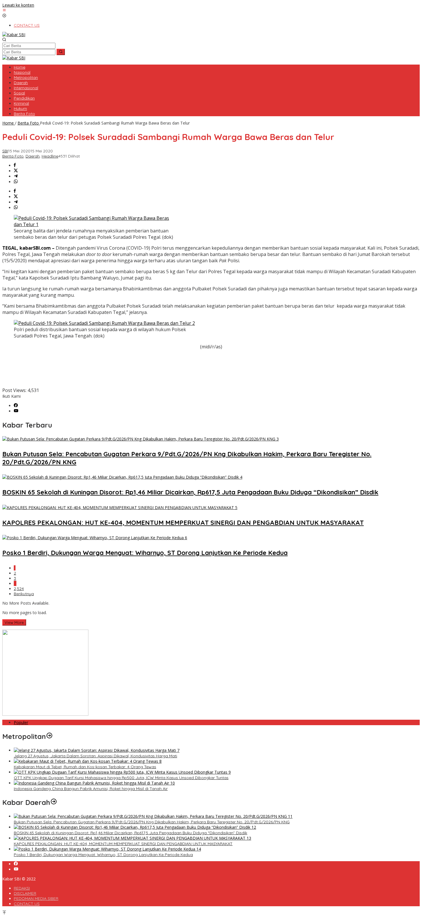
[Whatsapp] (16, 182)
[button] (61, 52)
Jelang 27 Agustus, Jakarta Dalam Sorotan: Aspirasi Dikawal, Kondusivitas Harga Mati (95, 755)
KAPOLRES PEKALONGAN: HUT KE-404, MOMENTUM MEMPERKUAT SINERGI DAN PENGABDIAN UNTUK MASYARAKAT (183, 523)
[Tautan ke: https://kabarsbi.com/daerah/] (53, 802)
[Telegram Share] (16, 176)
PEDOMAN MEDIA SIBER (36, 898)
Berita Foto (13, 156)
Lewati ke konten (18, 5)
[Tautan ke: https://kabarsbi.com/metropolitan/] (49, 736)
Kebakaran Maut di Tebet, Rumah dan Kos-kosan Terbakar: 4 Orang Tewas (85, 766)
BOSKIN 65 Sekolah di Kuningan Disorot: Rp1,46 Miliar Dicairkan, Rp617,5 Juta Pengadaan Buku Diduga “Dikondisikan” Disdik (190, 492)
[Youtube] (16, 411)
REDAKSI (22, 888)
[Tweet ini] (16, 171)
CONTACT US (27, 903)
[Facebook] (16, 405)
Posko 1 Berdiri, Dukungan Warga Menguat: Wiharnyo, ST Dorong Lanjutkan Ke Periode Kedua (145, 553)
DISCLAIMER (25, 893)
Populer (21, 722)
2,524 (19, 588)
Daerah (33, 156)
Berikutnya (24, 593)
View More (14, 622)
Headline (50, 156)
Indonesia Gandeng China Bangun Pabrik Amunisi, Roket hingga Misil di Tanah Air (91, 788)
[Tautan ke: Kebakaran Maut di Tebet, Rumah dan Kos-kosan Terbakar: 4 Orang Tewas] (88, 761)
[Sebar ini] (15, 165)
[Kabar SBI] (13, 34)
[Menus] (4, 10)
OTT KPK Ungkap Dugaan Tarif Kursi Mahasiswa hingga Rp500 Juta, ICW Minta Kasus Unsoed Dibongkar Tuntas (121, 777)
